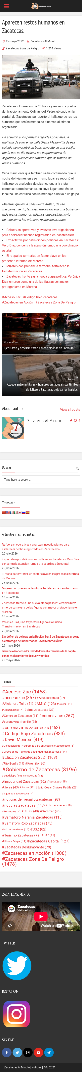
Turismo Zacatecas (22, 835)
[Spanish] (27, 512)
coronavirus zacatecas (32, 727)
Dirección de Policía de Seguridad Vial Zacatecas (35, 751)
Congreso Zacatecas (21, 716)
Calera (65, 703)
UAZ (49, 835)
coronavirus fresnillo (20, 722)
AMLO (46, 704)
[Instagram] (28, 1052)
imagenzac (33, 775)
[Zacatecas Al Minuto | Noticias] (41, 5)
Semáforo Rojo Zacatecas (28, 823)
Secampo (12, 811)
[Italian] (16, 512)
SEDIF (31, 811)
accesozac (20, 697)
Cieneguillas (13, 709)
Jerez (11, 787)
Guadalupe (13, 775)
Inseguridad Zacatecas (25, 781)
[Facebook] (7, 1052)
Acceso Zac (12, 297)
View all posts (70, 409)
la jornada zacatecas (18, 793)
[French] (12, 512)
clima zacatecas (40, 710)
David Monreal (24, 739)
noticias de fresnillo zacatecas (32, 799)
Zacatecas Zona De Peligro (57, 302)
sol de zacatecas (16, 829)
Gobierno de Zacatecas (41, 769)
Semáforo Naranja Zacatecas (33, 817)
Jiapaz (27, 787)
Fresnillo (36, 763)
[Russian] (23, 512)
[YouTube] (38, 1052)
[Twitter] (17, 1052)
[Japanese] (19, 512)
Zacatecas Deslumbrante (27, 847)
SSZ (39, 829)
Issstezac (58, 781)
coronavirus (58, 715)
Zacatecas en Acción (18, 302)
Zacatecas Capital (49, 841)
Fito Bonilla (14, 763)
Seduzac (51, 811)
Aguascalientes (52, 698)
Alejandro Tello (18, 704)
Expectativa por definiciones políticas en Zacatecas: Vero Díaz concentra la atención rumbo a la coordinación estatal (40, 245)
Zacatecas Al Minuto (43, 41)
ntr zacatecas (60, 805)
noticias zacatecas (24, 805)
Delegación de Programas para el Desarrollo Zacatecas (39, 745)
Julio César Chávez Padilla (57, 787)
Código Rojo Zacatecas (41, 297)
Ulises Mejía (15, 841)
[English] (8, 512)
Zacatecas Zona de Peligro (22, 48)
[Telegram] (49, 1052)
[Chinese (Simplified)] (4, 512)
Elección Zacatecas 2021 (31, 757)
